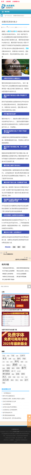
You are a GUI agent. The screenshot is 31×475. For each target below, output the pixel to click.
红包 (18, 377)
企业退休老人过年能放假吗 (10, 410)
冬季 (10, 359)
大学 (3, 362)
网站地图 (12, 433)
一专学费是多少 (7, 393)
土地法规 (8, 1)
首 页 (2, 1)
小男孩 (15, 441)
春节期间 (6, 371)
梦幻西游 (6, 373)
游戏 (17, 374)
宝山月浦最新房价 (8, 254)
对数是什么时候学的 (7, 274)
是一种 (18, 371)
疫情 (23, 374)
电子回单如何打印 (7, 412)
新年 (13, 368)
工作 (3, 365)
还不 (26, 380)
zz (5, 27)
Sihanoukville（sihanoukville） (24, 271)
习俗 (12, 355)
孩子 (12, 362)
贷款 (27, 48)
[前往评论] (29, 421)
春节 (24, 367)
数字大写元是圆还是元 (9, 396)
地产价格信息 (8, 15)
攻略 (8, 368)
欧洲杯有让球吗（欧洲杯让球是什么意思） (14, 398)
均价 (24, 358)
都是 (4, 383)
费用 (21, 380)
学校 (7, 362)
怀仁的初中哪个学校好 (8, 279)
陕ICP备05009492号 (24, 433)
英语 (12, 380)
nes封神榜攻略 (7, 404)
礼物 (14, 377)
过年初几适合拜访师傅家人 (10, 407)
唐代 (18, 358)
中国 (8, 356)
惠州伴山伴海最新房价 (22, 259)
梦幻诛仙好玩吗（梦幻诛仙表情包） (12, 418)
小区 (26, 362)
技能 (4, 368)
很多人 (8, 365)
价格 (17, 355)
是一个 (13, 371)
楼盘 (13, 374)
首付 (15, 31)
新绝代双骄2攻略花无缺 (23, 268)
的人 (4, 376)
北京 (14, 358)
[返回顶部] (29, 425)
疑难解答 (17, 433)
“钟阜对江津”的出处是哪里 (9, 276)
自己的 (6, 379)
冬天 (5, 358)
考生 (22, 377)
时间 (18, 368)
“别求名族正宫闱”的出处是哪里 (9, 268)
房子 (21, 365)
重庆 (9, 31)
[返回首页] (29, 416)
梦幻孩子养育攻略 (21, 276)
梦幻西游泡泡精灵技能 (9, 415)
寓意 (22, 362)
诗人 (17, 380)
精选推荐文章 (6, 433)
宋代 (17, 361)
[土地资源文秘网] (15, 6)
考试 (26, 377)
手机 (25, 365)
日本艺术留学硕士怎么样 (9, 401)
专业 (4, 356)
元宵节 (22, 355)
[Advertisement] (15, 459)
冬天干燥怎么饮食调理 (8, 271)
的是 (9, 377)
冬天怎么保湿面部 (21, 274)
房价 (14, 364)
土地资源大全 (16, 1)
